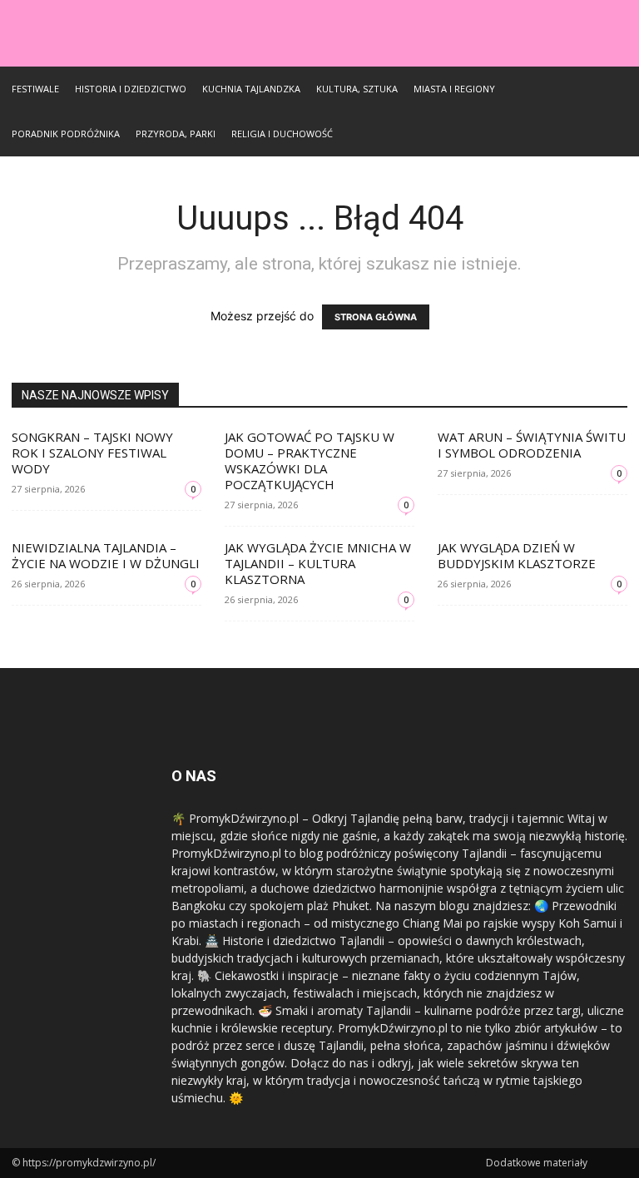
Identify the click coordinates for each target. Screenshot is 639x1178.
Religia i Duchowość (282, 133)
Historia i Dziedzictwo (130, 88)
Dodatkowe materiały (536, 1163)
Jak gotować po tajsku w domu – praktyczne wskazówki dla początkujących (309, 460)
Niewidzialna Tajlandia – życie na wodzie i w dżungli (106, 555)
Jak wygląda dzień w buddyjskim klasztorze (517, 555)
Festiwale (35, 88)
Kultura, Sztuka (357, 88)
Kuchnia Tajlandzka (251, 88)
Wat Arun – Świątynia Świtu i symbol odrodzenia (532, 444)
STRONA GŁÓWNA (375, 317)
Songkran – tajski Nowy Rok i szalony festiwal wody (92, 452)
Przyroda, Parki (175, 133)
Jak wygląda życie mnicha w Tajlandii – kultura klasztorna (318, 563)
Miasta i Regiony (454, 88)
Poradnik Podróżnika (66, 133)
